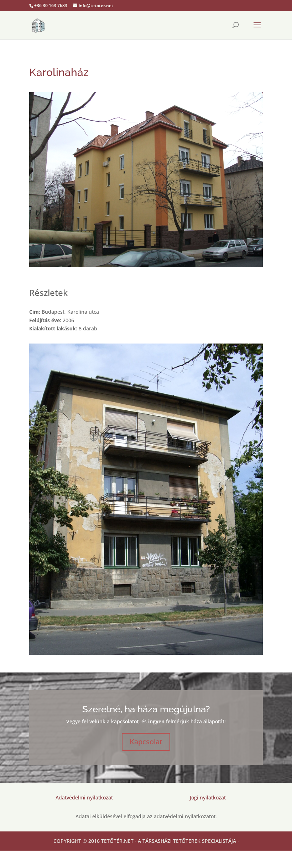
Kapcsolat (146, 741)
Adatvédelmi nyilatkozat (84, 797)
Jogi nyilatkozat (208, 797)
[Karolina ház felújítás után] (146, 267)
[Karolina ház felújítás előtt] (146, 654)
